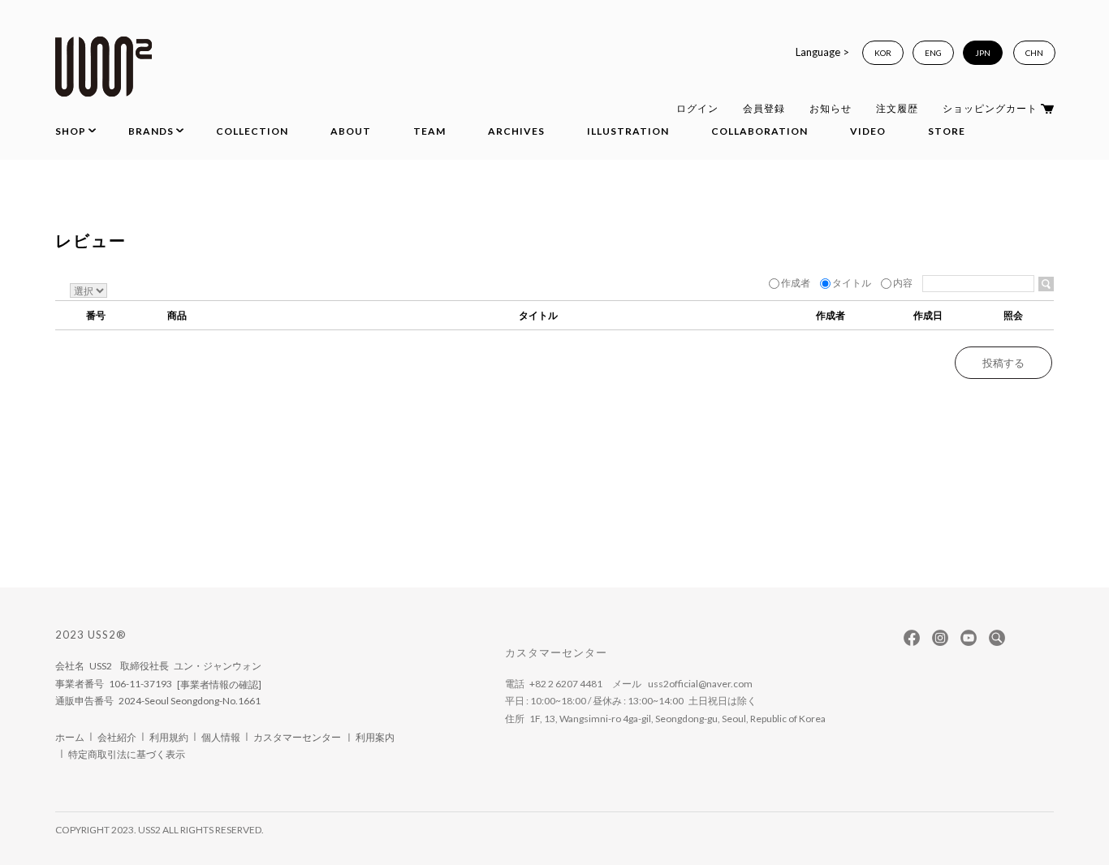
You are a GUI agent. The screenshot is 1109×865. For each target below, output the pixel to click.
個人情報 (220, 737)
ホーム (69, 737)
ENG (933, 53)
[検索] (1046, 284)
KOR (882, 53)
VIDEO (868, 131)
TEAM (429, 131)
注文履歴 (897, 108)
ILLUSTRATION (628, 131)
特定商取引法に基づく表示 (126, 755)
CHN (1034, 53)
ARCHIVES (516, 131)
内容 (902, 283)
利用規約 (168, 737)
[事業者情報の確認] (219, 684)
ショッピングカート (990, 108)
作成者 (795, 283)
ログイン (697, 108)
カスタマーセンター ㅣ (304, 737)
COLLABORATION (759, 131)
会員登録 (764, 108)
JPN (982, 53)
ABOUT (350, 131)
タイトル (852, 283)
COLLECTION (252, 131)
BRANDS (151, 131)
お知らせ (830, 108)
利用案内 (375, 737)
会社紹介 (116, 737)
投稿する (1003, 362)
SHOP (70, 131)
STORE (946, 131)
